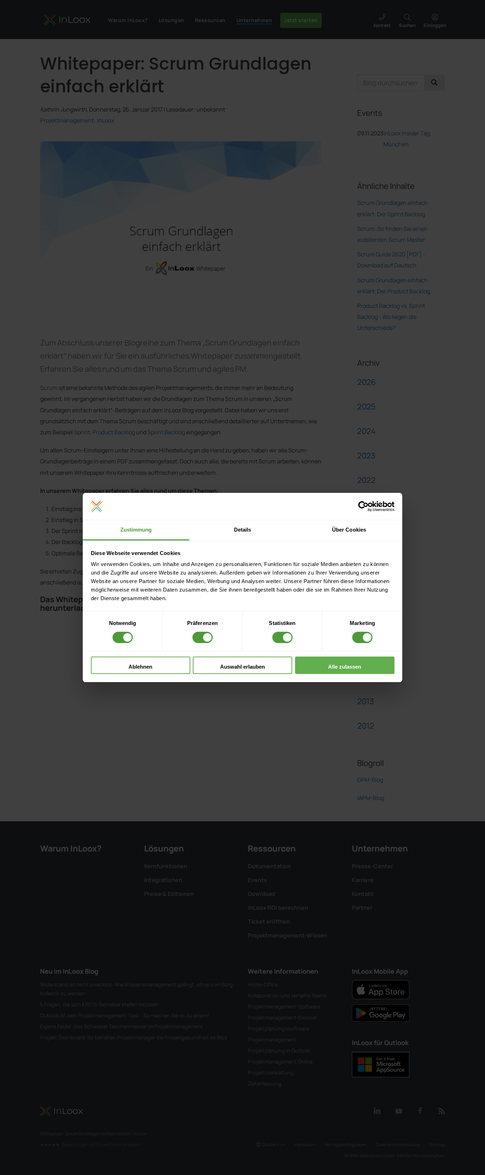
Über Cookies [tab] (349, 530)
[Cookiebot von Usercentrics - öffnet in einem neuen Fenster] (363, 506)
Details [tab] (242, 530)
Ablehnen (140, 667)
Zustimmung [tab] (136, 530)
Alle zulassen (344, 667)
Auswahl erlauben (242, 667)
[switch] (202, 637)
